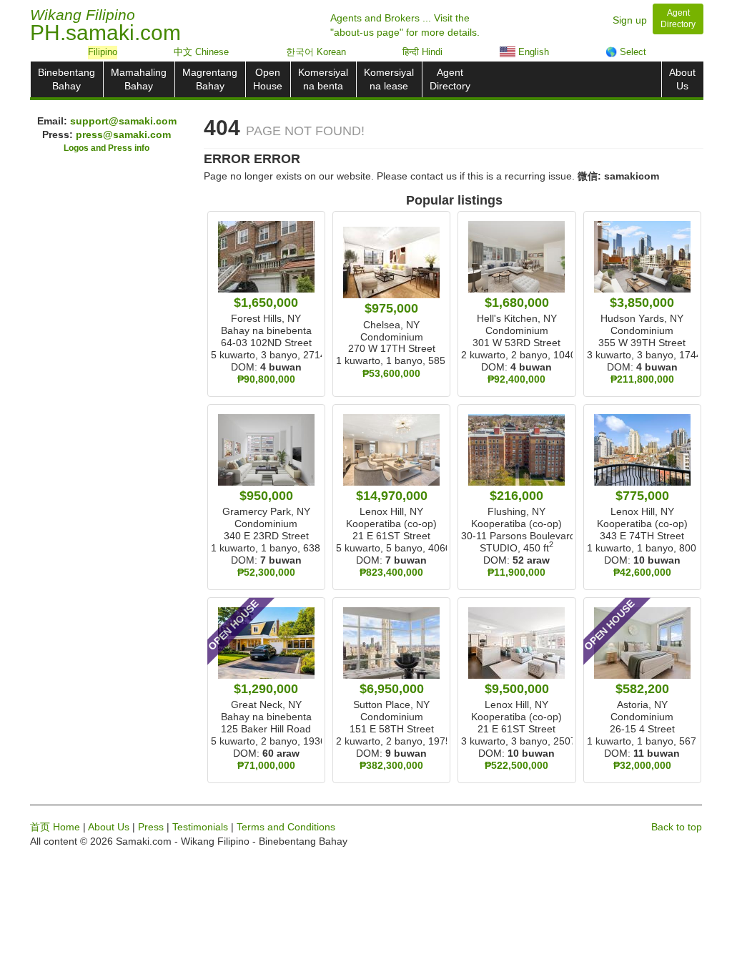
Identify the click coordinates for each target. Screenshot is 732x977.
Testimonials (200, 827)
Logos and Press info (106, 148)
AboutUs (682, 79)
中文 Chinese (201, 51)
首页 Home (55, 827)
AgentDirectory (450, 79)
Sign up (630, 20)
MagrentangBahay (209, 79)
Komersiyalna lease (389, 79)
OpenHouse (267, 79)
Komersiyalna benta (323, 79)
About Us (108, 827)
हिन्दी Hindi (422, 51)
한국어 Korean (316, 51)
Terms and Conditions (286, 827)
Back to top (676, 827)
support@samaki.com (123, 121)
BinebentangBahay (66, 79)
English (532, 51)
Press (151, 827)
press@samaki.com (123, 134)
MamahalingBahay (139, 79)
